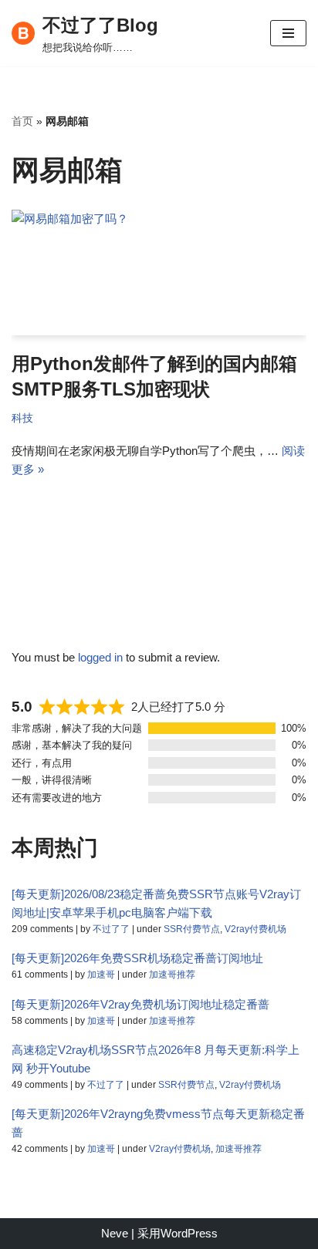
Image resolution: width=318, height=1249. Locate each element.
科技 (22, 418)
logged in (100, 657)
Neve (114, 1233)
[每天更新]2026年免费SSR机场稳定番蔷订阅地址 (137, 958)
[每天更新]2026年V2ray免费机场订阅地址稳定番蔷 (140, 1004)
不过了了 (111, 929)
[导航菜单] (288, 33)
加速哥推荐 (172, 974)
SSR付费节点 (192, 929)
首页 (22, 121)
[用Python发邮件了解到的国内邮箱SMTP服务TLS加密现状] (159, 272)
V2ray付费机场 (255, 929)
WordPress (189, 1233)
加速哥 (101, 974)
